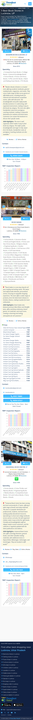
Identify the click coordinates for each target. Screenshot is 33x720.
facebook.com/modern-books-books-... (17, 152)
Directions (23, 63)
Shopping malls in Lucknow (10, 684)
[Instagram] (8, 713)
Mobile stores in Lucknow (10, 673)
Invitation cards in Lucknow (10, 667)
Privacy (3, 715)
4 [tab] (18, 214)
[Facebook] (1, 713)
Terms (10, 715)
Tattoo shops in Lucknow (10, 692)
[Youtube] (11, 713)
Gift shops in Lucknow (9, 665)
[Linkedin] (15, 713)
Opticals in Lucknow (8, 678)
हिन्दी (28, 8)
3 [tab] (16, 459)
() (21, 57)
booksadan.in (9, 392)
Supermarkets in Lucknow (10, 689)
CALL (7, 51)
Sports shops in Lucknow (10, 687)
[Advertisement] (16, 625)
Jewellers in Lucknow (9, 670)
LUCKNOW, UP (12, 8)
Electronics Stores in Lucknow (11, 654)
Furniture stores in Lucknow (11, 662)
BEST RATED (4, 8)
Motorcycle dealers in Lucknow (11, 676)
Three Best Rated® (15, 718)
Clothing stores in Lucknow (10, 657)
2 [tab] (15, 214)
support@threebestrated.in (13, 709)
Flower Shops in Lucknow (10, 659)
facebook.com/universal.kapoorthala (16, 566)
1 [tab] (14, 214)
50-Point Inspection (13, 19)
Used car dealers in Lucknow (11, 695)
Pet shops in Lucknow (9, 681)
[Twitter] (5, 713)
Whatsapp (8, 557)
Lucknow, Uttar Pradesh (13, 650)
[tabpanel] (16, 40)
